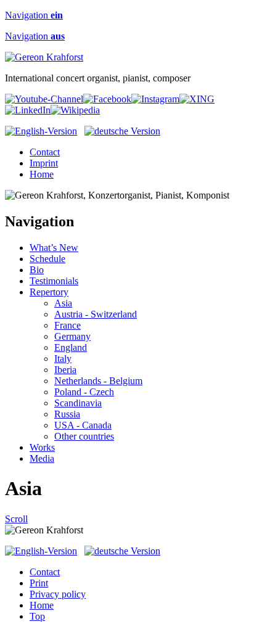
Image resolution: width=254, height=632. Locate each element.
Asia (63, 303)
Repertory (49, 292)
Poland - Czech (84, 392)
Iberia (65, 369)
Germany (72, 336)
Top (37, 616)
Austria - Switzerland (95, 314)
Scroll (16, 519)
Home (42, 174)
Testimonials (54, 281)
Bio (37, 270)
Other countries (84, 436)
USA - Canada (83, 425)
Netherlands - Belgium (98, 381)
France (67, 325)
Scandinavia (78, 403)
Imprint (44, 163)
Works (42, 447)
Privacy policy (58, 594)
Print (39, 583)
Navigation (34, 15)
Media (42, 458)
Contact (45, 152)
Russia (67, 414)
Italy (63, 358)
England (70, 347)
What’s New (54, 247)
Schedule (47, 258)
